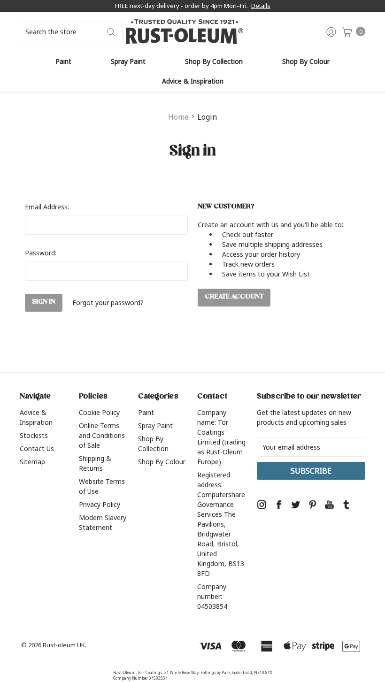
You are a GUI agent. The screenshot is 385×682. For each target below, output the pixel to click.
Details (260, 5)
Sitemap (32, 461)
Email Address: (47, 206)
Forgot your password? (108, 302)
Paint (63, 61)
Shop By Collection (214, 61)
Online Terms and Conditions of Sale (102, 435)
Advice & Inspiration (192, 81)
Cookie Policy (99, 412)
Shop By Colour (306, 61)
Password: (40, 252)
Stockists (34, 435)
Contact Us (37, 448)
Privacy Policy (99, 504)
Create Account (234, 297)
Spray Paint (128, 61)
